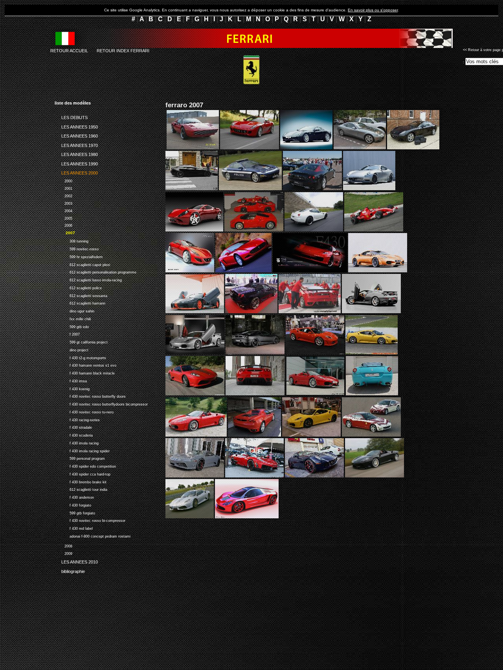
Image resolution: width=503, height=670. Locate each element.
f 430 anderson (74, 496)
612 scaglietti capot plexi (82, 264)
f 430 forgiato (73, 504)
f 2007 (67, 333)
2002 (63, 195)
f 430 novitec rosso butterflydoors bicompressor (101, 403)
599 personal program (80, 458)
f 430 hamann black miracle (85, 372)
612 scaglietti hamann (80, 302)
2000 (63, 180)
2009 (63, 553)
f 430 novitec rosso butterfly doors (90, 395)
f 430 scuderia (74, 434)
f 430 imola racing (77, 442)
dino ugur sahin (74, 310)
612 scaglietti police (78, 287)
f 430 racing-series (77, 419)
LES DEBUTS (71, 116)
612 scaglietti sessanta (81, 295)
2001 (63, 188)
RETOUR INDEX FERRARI (123, 50)
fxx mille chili (73, 318)
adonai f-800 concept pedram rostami (92, 535)
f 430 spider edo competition (85, 465)
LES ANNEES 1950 (76, 125)
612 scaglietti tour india (81, 489)
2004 (63, 210)
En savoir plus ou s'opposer (373, 10)
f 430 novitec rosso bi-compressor (90, 520)
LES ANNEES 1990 (76, 162)
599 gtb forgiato (75, 512)
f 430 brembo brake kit (80, 481)
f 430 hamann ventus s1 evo (85, 364)
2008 (63, 545)
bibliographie (70, 569)
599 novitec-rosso (77, 248)
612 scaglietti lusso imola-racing (88, 279)
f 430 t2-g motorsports (80, 357)
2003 (63, 203)
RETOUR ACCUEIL (69, 50)
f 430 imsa (71, 380)
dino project (71, 349)
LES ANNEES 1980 (76, 153)
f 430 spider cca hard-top (82, 473)
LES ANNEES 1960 (76, 134)
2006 (63, 225)
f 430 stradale (73, 427)
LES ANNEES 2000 (76, 171)
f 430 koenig (72, 388)
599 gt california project (81, 341)
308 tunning (71, 240)
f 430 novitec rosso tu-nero (84, 411)
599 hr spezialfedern (79, 256)
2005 (63, 217)
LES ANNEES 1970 (76, 143)
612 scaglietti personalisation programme (95, 271)
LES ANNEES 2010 (76, 560)
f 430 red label (74, 527)
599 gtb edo (72, 326)
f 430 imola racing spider (82, 450)
